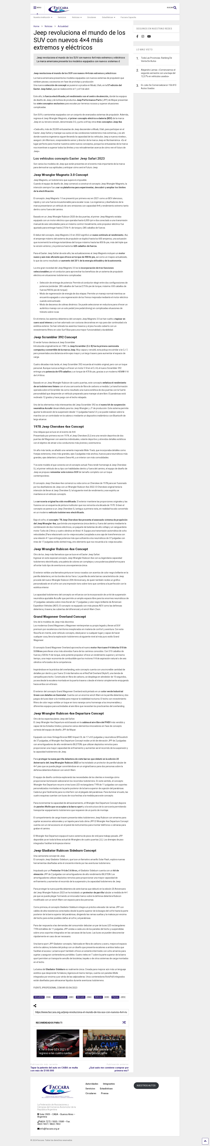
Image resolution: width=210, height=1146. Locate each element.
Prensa (104, 1093)
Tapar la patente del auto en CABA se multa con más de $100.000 (54, 1069)
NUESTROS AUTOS (146, 1085)
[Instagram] (142, 36)
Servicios (62, 17)
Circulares (91, 17)
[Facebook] (137, 36)
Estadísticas (107, 17)
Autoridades (91, 1084)
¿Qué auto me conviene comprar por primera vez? (109, 1069)
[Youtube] (149, 36)
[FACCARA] (57, 12)
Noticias (75, 17)
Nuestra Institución (42, 17)
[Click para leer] (58, 1043)
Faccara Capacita (128, 17)
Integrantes (109, 1084)
